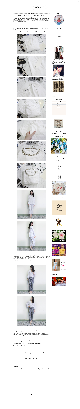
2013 (58, 176)
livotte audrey (23, 352)
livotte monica (28, 353)
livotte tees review (37, 353)
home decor (58, 103)
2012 (58, 177)
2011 (58, 178)
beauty (58, 107)
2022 (58, 166)
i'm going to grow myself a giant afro (58, 76)
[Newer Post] (14, 395)
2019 (58, 169)
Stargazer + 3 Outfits (59, 92)
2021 (58, 167)
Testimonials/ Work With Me (38, 1)
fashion (59, 105)
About (24, 1)
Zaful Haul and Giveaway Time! (58, 59)
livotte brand (33, 352)
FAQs (55, 1)
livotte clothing (37, 352)
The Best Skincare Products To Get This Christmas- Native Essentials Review (58, 135)
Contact (59, 1)
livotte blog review (28, 352)
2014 (58, 175)
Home (20, 1)
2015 (58, 174)
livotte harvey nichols (43, 352)
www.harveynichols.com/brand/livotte (34, 345)
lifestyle (59, 101)
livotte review (33, 353)
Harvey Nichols (35, 255)
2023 (58, 165)
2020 (58, 168)
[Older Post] (48, 395)
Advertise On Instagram (49, 1)
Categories (28, 1)
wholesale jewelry (54, 274)
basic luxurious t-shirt (18, 352)
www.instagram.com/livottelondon (35, 343)
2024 (58, 164)
